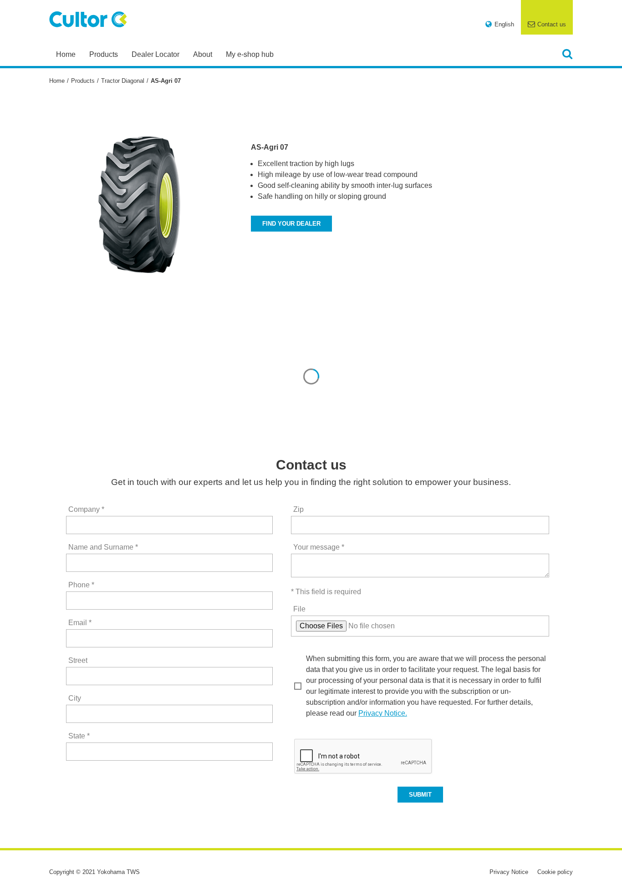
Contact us (551, 24)
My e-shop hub (250, 54)
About (202, 54)
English (504, 24)
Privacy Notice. (382, 713)
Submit (420, 794)
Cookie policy (555, 872)
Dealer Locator (155, 54)
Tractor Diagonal (122, 80)
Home (66, 54)
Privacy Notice (508, 872)
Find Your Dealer (291, 223)
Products (103, 54)
